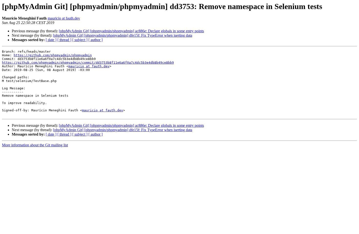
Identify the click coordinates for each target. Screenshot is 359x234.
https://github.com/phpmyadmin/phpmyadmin (53, 55)
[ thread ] (64, 40)
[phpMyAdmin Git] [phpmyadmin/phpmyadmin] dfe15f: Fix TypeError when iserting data (122, 35)
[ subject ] (79, 40)
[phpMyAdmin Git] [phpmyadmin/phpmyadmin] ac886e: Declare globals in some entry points (131, 31)
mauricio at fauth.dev (64, 18)
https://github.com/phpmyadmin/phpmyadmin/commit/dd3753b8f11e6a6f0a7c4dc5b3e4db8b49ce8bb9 (88, 62)
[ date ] (51, 40)
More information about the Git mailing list (35, 145)
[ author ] (95, 40)
